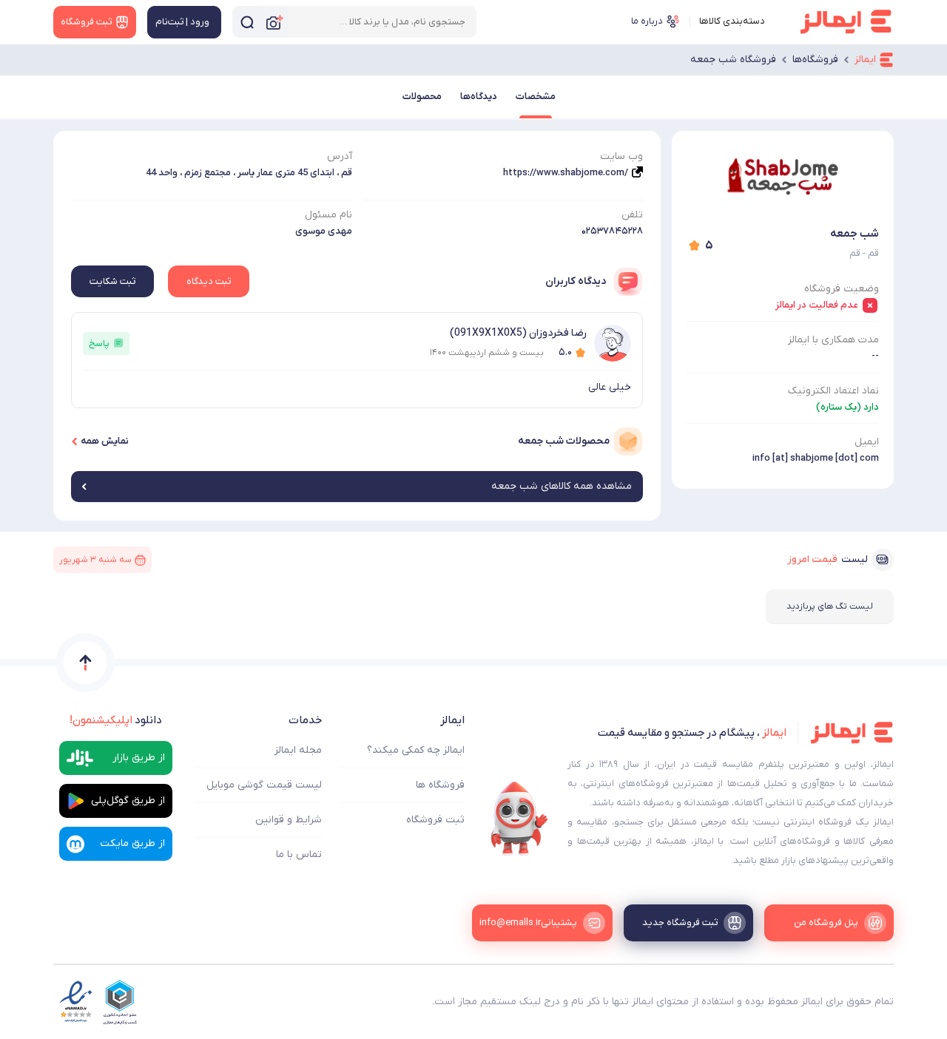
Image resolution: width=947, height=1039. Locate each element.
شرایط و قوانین (288, 820)
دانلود (116, 720)
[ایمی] (519, 819)
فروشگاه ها (440, 785)
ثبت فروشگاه (435, 820)
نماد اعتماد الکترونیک (833, 391)
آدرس (339, 156)
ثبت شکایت (112, 281)
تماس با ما (299, 854)
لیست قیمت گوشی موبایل (264, 785)
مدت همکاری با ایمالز (833, 340)
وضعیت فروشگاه (841, 289)
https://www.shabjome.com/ (565, 172)
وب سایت (621, 156)
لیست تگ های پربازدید (829, 606)
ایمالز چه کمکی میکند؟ (416, 750)
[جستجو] (247, 22)
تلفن (632, 215)
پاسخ (99, 343)
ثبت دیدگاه (208, 281)
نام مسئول (328, 215)
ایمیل (867, 442)
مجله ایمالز (298, 750)
